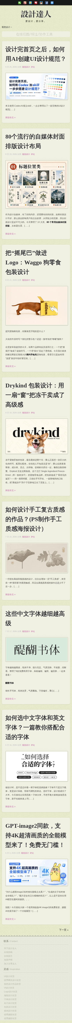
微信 (19, 2)
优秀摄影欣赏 (10, 1014)
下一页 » (64, 929)
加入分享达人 (10, 964)
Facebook (46, 2)
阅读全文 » (10, 117)
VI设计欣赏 (9, 988)
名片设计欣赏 (10, 1003)
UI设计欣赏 (9, 976)
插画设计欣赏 (10, 1011)
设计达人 (36, 14)
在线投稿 (8, 952)
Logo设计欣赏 (10, 991)
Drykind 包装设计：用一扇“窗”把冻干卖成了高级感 (35, 395)
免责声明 (8, 960)
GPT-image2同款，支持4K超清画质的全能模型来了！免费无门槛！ (35, 835)
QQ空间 (30, 2)
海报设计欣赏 (10, 995)
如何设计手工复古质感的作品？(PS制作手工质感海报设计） (35, 519)
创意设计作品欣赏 (12, 984)
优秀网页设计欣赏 (12, 980)
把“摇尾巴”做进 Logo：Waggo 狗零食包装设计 (33, 262)
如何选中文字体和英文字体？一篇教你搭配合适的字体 (35, 727)
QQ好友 (41, 2)
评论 (33, 67)
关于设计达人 (10, 948)
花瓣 (35, 2)
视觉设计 (6, 27)
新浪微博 (25, 2)
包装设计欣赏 (10, 1007)
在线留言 (8, 956)
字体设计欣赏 (10, 999)
